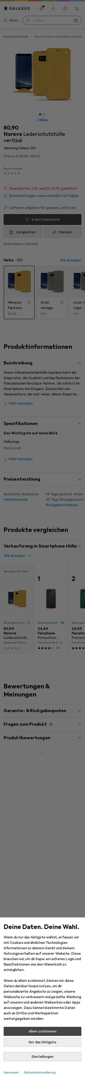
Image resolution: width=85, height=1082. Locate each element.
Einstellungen (42, 1056)
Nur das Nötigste (42, 1042)
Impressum (11, 1072)
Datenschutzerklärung (40, 1072)
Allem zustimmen (42, 1031)
